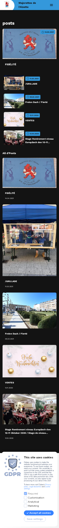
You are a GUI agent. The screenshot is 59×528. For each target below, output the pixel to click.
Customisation (36, 497)
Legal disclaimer (35, 486)
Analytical (33, 501)
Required (33, 493)
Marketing (33, 505)
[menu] (51, 5)
